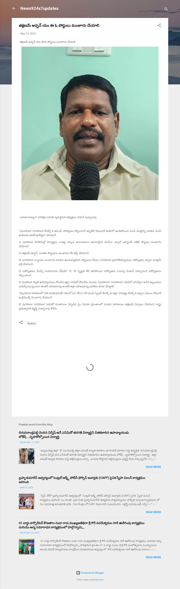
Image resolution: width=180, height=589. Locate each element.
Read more (153, 466)
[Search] (166, 9)
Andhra (31, 323)
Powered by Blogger (92, 572)
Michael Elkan (98, 580)
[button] (159, 26)
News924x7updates (39, 8)
